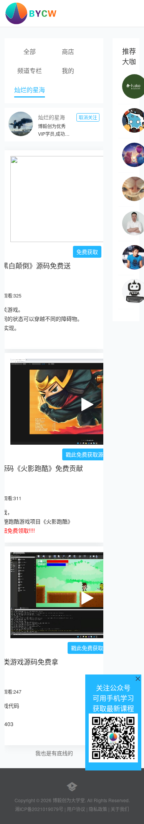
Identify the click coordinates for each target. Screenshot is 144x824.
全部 (29, 51)
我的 (68, 70)
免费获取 (87, 251)
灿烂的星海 (29, 89)
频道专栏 (29, 70)
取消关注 (88, 117)
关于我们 (120, 809)
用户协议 (76, 809)
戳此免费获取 (87, 648)
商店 (68, 51)
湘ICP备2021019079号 (39, 809)
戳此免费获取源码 (87, 454)
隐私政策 (98, 809)
